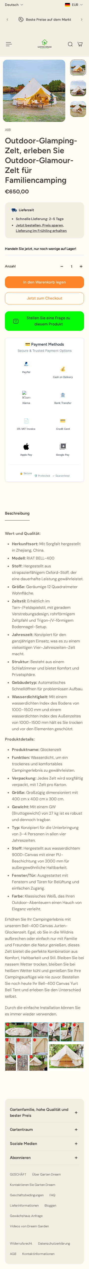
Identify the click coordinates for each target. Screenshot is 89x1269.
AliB (8, 130)
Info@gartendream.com (50, 24)
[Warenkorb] (80, 44)
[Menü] (9, 44)
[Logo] (44, 44)
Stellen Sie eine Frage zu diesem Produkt (48, 321)
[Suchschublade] (70, 44)
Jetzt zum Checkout (44, 298)
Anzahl (10, 266)
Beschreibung (17, 513)
